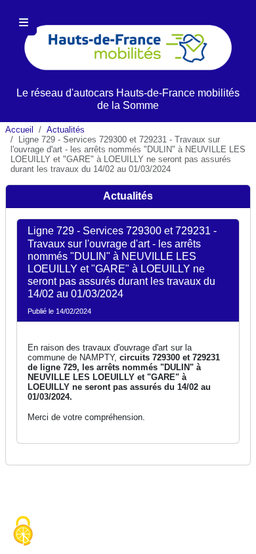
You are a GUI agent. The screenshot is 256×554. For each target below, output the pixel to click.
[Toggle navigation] (24, 23)
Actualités (66, 130)
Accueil (19, 130)
